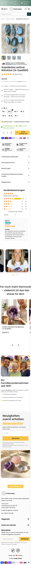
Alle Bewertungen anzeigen (16, 211)
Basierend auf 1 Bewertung (11, 195)
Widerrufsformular (15, 486)
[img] (15, 226)
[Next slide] (18, 345)
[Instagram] (18, 550)
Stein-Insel (4, 503)
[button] (6, 74)
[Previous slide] (12, 345)
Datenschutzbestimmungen (9, 544)
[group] (3, 58)
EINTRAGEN (15, 438)
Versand (20, 81)
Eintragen (24, 539)
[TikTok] (13, 550)
